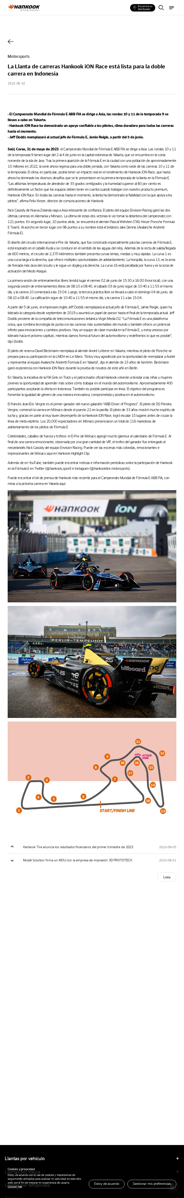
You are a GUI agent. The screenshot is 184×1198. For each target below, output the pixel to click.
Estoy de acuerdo (106, 1183)
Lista (166, 877)
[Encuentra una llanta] (161, 8)
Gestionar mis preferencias (152, 1183)
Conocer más (15, 1186)
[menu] (171, 8)
